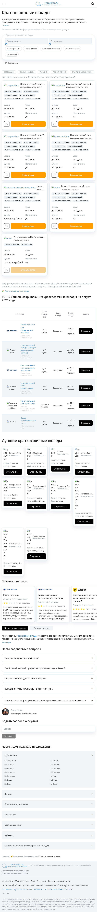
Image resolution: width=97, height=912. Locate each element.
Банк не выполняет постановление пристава (50, 596)
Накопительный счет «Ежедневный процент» (42, 84)
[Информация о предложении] (6, 124)
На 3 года (53, 780)
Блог (33, 881)
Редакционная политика (59, 881)
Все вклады (9, 72)
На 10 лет (53, 784)
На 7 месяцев (55, 772)
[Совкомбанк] (18, 590)
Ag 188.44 (18, 889)
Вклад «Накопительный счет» (75, 186)
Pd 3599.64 (38, 889)
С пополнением (31, 48)
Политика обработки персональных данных (22, 885)
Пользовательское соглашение (15, 871)
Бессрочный (12, 54)
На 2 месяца (9, 764)
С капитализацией (72, 48)
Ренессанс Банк (77, 138)
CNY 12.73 (68, 889)
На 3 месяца (54, 764)
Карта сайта (7, 881)
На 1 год (53, 776)
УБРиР (16, 240)
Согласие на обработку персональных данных (66, 885)
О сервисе (41, 881)
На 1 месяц (54, 760)
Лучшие (43, 72)
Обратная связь (22, 881)
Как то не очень (11, 595)
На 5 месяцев (55, 768)
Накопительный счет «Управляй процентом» (42, 135)
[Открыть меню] (4, 3)
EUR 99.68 (58, 889)
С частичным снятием (51, 48)
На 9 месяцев (9, 776)
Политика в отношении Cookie (15, 873)
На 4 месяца (9, 768)
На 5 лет (7, 784)
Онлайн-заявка (27, 72)
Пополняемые (59, 72)
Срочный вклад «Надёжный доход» (31, 237)
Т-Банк (64, 189)
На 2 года (8, 780)
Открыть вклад (28, 124)
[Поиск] (92, 3)
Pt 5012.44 (27, 889)
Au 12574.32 (7, 889)
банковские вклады (27, 635)
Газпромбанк (26, 87)
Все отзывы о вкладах (15, 628)
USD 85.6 (48, 889)
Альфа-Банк (71, 87)
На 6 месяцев (9, 772)
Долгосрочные (10, 760)
